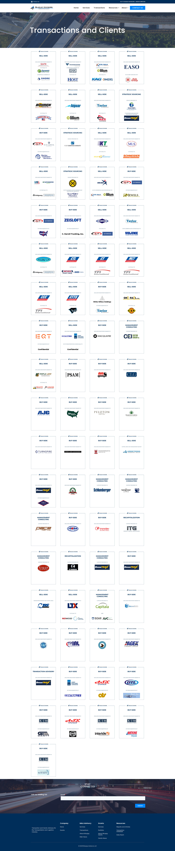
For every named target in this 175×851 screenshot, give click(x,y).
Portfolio (101, 830)
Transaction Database (120, 830)
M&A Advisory (85, 823)
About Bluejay (84, 833)
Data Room (120, 835)
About (124, 8)
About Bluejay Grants (103, 834)
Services (86, 8)
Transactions (99, 8)
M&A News (83, 837)
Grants (101, 823)
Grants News (102, 838)
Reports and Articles (123, 827)
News (62, 827)
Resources (113, 8)
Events (62, 830)
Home (76, 8)
